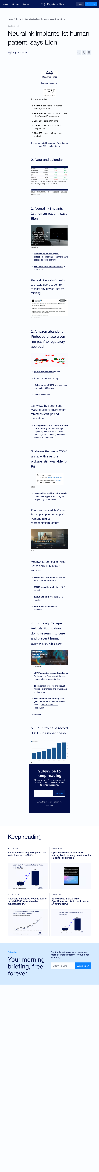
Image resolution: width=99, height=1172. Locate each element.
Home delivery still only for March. (50, 493)
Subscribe (59, 793)
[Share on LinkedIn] (89, 52)
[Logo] (53, 4)
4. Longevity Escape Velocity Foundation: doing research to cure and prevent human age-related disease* (48, 633)
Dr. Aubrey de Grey (42, 676)
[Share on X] (84, 52)
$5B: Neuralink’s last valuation (48, 266)
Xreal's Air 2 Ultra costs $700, (48, 577)
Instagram (50, 143)
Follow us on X (38, 143)
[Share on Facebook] (79, 52)
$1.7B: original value (44, 372)
